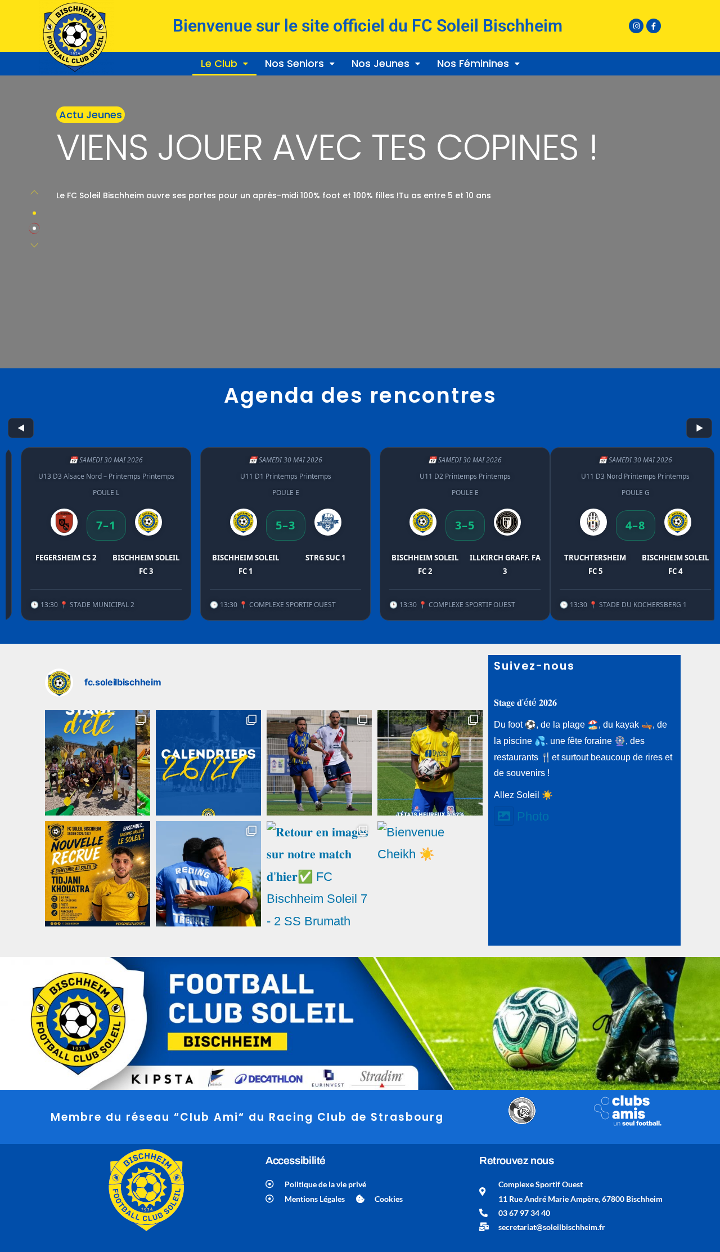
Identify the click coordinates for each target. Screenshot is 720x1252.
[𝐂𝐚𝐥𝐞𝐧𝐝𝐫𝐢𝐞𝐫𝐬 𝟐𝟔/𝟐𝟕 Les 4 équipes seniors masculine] (208, 763)
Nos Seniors (294, 63)
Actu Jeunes (90, 115)
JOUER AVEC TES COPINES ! (327, 147)
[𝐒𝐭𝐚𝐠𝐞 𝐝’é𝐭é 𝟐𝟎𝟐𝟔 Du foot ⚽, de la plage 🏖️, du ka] (97, 763)
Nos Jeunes (381, 63)
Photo (533, 816)
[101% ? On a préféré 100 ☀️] (430, 763)
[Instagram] (636, 26)
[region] (360, 522)
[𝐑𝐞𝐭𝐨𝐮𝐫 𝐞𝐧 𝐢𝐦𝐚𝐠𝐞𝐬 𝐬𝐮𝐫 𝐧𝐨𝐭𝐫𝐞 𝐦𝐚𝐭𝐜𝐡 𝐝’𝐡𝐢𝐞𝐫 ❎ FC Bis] (319, 763)
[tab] (34, 213)
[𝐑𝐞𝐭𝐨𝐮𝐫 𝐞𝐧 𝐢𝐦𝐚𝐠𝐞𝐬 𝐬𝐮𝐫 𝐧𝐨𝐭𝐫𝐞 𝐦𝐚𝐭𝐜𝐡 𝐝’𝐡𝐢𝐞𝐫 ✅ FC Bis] (208, 873)
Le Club (219, 63)
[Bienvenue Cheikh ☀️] (430, 873)
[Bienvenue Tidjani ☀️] (97, 873)
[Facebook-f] (653, 26)
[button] (224, 63)
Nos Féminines (473, 63)
